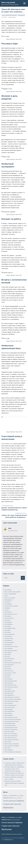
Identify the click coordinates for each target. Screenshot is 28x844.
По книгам (7, 602)
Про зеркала (8, 652)
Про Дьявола (8, 644)
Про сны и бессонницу (11, 733)
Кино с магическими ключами (9, 15)
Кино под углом (8, 2)
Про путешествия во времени (13, 719)
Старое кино (8, 804)
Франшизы (8, 807)
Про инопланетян (9, 658)
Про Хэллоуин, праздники (12, 743)
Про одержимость (9, 695)
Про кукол (7, 677)
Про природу (8, 713)
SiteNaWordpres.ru (8, 839)
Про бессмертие (9, 618)
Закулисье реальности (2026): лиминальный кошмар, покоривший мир (14, 783)
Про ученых (8, 741)
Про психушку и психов (11, 717)
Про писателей (9, 703)
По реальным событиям (11, 606)
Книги (6, 595)
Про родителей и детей (11, 727)
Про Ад (7, 610)
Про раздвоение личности (12, 721)
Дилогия (8, 795)
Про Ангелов (8, 612)
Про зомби (8, 654)
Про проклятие (9, 715)
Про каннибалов (9, 664)
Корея (10, 798)
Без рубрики (8, 589)
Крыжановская (13, 819)
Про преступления (10, 707)
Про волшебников (10, 634)
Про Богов (7, 620)
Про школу (8, 747)
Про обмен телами (10, 691)
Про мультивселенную (11, 681)
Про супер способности (11, 735)
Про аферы (8, 616)
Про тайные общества (11, 737)
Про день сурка (9, 638)
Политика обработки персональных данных (11, 834)
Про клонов (8, 668)
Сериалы (20, 801)
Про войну (7, 632)
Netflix (5, 795)
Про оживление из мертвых (12, 697)
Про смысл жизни (9, 731)
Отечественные (9, 801)
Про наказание (9, 683)
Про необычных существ (11, 687)
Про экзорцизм (9, 749)
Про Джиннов (21, 15)
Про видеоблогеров (10, 628)
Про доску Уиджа (9, 642)
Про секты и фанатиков (11, 729)
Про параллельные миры (11, 701)
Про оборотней (9, 693)
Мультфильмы (8, 600)
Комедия (5, 798)
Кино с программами (10, 593)
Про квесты (8, 666)
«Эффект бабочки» (14, 402)
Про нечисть (8, 689)
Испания (13, 795)
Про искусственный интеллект (13, 662)
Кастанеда (18, 795)
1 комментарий (11, 17)
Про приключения (9, 711)
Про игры (7, 656)
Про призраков (9, 709)
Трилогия (17, 804)
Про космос (8, 675)
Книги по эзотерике (10, 597)
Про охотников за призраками (13, 699)
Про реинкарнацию (10, 723)
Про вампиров (9, 624)
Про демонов (8, 636)
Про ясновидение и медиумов (13, 752)
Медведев (18, 819)
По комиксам (8, 604)
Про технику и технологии (12, 739)
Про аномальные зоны (11, 614)
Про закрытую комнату (11, 650)
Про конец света (9, 670)
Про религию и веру (10, 725)
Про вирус (7, 630)
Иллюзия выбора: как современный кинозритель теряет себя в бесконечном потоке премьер (14, 769)
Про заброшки (8, 648)
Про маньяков (8, 679)
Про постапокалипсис (11, 705)
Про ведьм (8, 626)
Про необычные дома (11, 685)
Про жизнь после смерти (11, 646)
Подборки (7, 608)
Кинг (22, 795)
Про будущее (8, 622)
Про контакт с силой (10, 672)
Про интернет (8, 660)
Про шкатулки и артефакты (12, 745)
